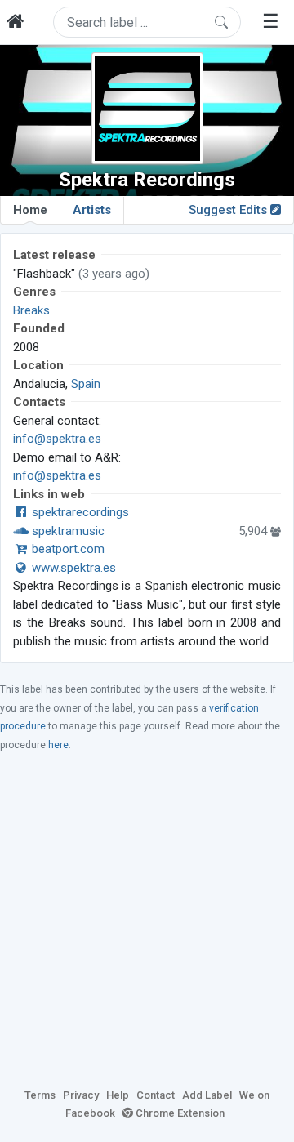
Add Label (207, 1095)
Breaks (31, 310)
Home (30, 210)
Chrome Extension (179, 1113)
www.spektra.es (72, 567)
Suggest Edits (229, 210)
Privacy (81, 1095)
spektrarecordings (79, 512)
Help (117, 1095)
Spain (85, 384)
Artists (92, 210)
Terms (40, 1095)
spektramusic (67, 531)
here (58, 745)
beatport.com (67, 549)
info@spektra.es (57, 438)
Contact (155, 1095)
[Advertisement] (147, 919)
